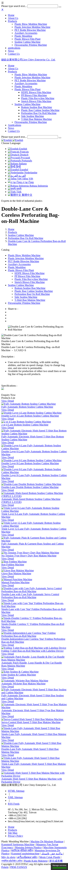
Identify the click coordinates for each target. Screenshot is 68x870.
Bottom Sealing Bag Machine (36, 107)
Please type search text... (14, 6)
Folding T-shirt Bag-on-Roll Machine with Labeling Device (32, 650)
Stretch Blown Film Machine (36, 101)
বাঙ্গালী (18, 188)
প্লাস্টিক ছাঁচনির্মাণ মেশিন (11, 860)
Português (26, 160)
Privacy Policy (15, 835)
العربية (22, 175)
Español (23, 169)
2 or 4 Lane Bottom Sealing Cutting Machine (24, 424)
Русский (25, 157)
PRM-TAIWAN (18, 867)
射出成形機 (56, 860)
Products (12, 21)
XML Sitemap (15, 797)
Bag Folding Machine (12, 564)
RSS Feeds (13, 803)
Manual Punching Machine (15, 582)
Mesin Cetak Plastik (49, 857)
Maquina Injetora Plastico (28, 847)
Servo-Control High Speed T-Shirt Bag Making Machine (31, 722)
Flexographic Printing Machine (31, 44)
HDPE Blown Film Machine (36, 92)
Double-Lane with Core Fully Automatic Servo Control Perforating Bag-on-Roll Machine (30, 596)
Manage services (59, 865)
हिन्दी (18, 166)
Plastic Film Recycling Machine (37, 98)
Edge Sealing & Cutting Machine (18, 674)
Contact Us (14, 53)
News (11, 50)
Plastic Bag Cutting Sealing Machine (40, 110)
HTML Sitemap (16, 790)
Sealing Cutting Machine (27, 42)
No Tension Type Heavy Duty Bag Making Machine (28, 555)
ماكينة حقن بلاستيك (52, 853)
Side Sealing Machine (32, 116)
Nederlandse (30, 172)
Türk (18, 191)
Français (24, 151)
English (22, 148)
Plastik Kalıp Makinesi (36, 860)
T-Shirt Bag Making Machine (36, 119)
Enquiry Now (8, 395)
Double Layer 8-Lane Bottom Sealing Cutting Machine (30, 463)
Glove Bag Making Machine (16, 573)
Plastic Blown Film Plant (27, 39)
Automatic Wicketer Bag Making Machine (23, 683)
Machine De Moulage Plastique (47, 841)
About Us (13, 18)
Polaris (4, 867)
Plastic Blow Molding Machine (31, 24)
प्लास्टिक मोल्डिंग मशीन (22, 850)
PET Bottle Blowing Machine (30, 30)
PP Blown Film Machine (34, 95)
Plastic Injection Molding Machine (32, 27)
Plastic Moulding (23, 36)
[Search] (60, 6)
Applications (14, 125)
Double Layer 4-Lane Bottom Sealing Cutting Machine (30, 415)
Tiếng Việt (27, 178)
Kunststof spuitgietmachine (25, 853)
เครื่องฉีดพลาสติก (27, 857)
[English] (7, 140)
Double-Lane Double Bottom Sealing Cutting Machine (30, 487)
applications (14, 47)
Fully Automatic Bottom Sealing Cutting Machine (27, 406)
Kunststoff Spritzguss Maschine (17, 844)
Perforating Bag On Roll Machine (38, 113)
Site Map (12, 832)
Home (11, 15)
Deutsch (23, 154)
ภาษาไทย (28, 182)
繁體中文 (26, 194)
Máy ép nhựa (8, 857)
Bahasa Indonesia (38, 185)
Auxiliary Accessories (26, 33)
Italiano (22, 163)
